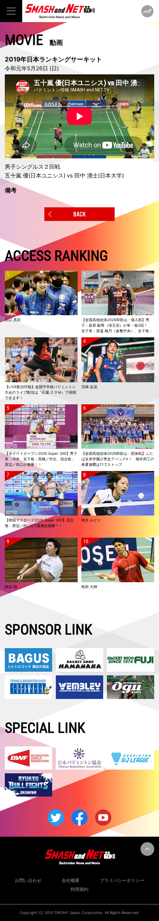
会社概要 (71, 880)
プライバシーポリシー (122, 880)
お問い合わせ (28, 880)
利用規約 (79, 889)
